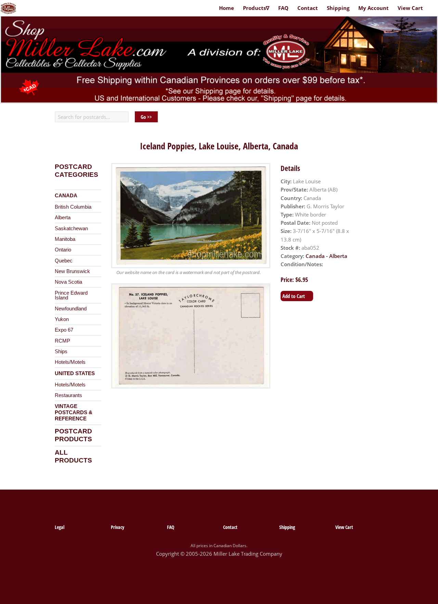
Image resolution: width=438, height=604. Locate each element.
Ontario (63, 249)
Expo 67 (64, 330)
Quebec (64, 260)
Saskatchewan (71, 228)
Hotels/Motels (70, 362)
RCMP (62, 341)
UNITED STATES (75, 373)
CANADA (66, 195)
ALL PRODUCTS (73, 456)
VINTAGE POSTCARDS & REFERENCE (73, 412)
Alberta (62, 217)
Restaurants (68, 395)
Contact (307, 7)
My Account (373, 7)
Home (226, 7)
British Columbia (73, 207)
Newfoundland (71, 308)
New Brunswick (72, 271)
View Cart (410, 7)
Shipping (338, 7)
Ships (61, 351)
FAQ (283, 7)
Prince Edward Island (71, 295)
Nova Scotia (68, 282)
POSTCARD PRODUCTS (73, 435)
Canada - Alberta (326, 255)
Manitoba (65, 239)
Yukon (62, 319)
